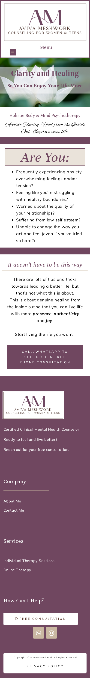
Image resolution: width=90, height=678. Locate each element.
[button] (13, 52)
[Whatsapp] (38, 633)
